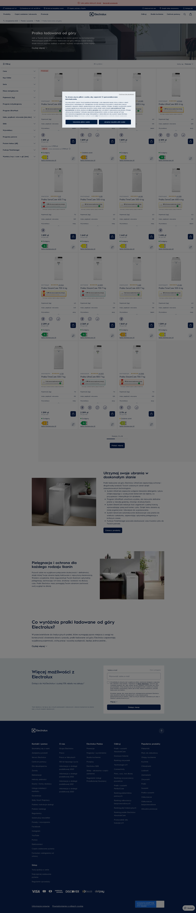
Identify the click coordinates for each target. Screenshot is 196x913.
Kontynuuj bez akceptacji (126, 94)
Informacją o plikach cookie (86, 116)
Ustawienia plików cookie (81, 122)
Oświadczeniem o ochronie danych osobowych (112, 116)
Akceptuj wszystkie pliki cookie (114, 122)
